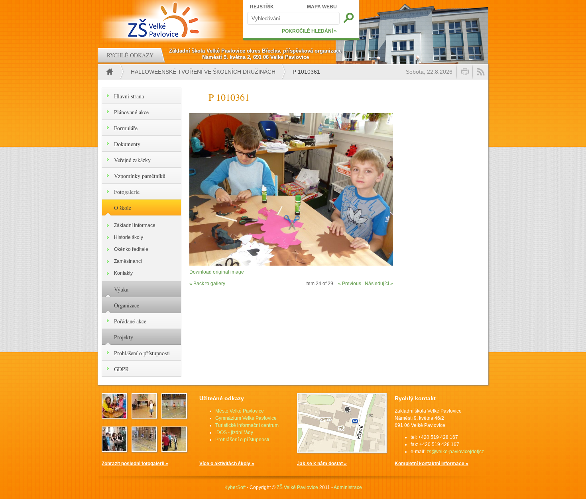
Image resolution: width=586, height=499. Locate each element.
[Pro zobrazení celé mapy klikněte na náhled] (342, 451)
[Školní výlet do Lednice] (114, 416)
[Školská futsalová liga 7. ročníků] (174, 449)
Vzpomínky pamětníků (139, 176)
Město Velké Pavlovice (239, 411)
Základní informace (134, 225)
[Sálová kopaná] (144, 449)
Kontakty (123, 273)
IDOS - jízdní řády (234, 432)
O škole (122, 207)
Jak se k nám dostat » (322, 463)
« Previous (349, 283)
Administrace (348, 487)
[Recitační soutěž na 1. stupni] (144, 416)
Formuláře (126, 128)
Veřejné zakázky (132, 160)
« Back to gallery (207, 283)
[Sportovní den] (174, 416)
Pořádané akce (130, 321)
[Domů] (164, 20)
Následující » (379, 283)
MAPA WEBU (322, 7)
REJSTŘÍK (262, 7)
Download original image (216, 272)
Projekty (123, 337)
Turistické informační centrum (247, 425)
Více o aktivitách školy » (226, 463)
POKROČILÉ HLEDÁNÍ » (309, 31)
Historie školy (128, 237)
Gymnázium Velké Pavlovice (246, 418)
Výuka (121, 289)
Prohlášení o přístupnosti (142, 353)
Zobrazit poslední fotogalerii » (135, 463)
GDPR (121, 369)
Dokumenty (127, 144)
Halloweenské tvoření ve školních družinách (203, 71)
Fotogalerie (127, 192)
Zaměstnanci (128, 261)
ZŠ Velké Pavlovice (297, 487)
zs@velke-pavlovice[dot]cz (455, 451)
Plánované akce (131, 112)
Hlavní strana (129, 96)
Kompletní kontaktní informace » (431, 463)
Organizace (126, 305)
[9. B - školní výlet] (114, 449)
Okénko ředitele (131, 249)
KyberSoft (235, 487)
